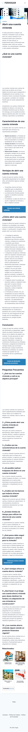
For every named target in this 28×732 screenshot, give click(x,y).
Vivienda (4, 21)
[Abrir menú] (25, 3)
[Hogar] (9, 2)
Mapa (14, 702)
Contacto (5, 715)
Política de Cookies (14, 715)
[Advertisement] (14, 73)
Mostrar (11, 688)
